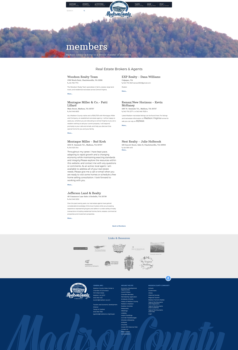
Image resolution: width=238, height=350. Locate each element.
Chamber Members (127, 294)
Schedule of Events (127, 299)
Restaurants (124, 308)
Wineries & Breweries (127, 320)
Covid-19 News (125, 292)
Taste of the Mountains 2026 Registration (155, 303)
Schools (150, 288)
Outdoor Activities (127, 306)
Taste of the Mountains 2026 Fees (155, 310)
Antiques (124, 322)
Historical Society (153, 295)
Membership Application (129, 297)
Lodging (123, 313)
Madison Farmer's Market (156, 300)
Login (150, 314)
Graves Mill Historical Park (129, 327)
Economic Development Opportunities (129, 289)
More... (69, 94)
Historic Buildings (126, 315)
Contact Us (124, 329)
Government (152, 290)
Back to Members (119, 226)
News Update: (125, 331)
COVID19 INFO (125, 334)
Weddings (124, 311)
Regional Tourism (154, 297)
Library (150, 293)
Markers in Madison (127, 304)
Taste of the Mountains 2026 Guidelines (155, 306)
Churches (124, 324)
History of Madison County (129, 301)
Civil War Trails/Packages (128, 317)
